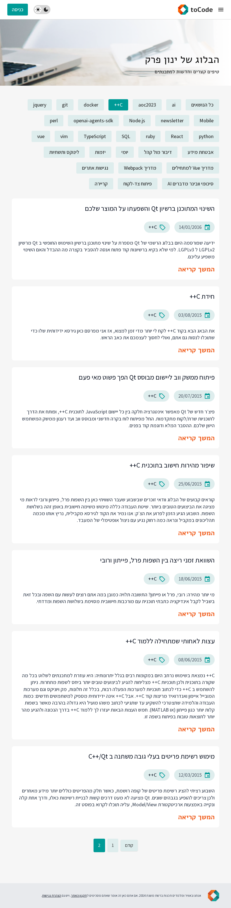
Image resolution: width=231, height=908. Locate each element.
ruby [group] (150, 136)
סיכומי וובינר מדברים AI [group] (191, 183)
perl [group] (54, 120)
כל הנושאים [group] (202, 104)
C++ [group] (118, 104)
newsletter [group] (172, 120)
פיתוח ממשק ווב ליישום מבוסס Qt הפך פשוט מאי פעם (147, 377)
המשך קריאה (196, 269)
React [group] (177, 136)
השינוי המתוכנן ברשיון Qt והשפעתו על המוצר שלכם (150, 208)
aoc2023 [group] (147, 104)
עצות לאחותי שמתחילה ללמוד (170, 640)
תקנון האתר (79, 895)
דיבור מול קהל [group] (158, 152)
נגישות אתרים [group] (95, 168)
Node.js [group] (137, 120)
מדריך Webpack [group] (140, 168)
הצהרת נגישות (51, 895)
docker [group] (91, 104)
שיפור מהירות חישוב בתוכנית (172, 464)
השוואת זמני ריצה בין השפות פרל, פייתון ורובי (157, 559)
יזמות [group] (100, 152)
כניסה (17, 9)
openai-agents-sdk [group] (93, 120)
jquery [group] (39, 104)
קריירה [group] (101, 183)
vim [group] (64, 136)
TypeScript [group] (95, 136)
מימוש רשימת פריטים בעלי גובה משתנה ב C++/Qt (151, 756)
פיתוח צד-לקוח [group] (137, 183)
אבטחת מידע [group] (201, 152)
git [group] (65, 104)
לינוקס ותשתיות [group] (64, 152)
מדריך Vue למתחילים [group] (193, 168)
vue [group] (41, 136)
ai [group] (174, 104)
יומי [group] (124, 152)
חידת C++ (202, 296)
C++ (152, 227)
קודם (129, 845)
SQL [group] (126, 136)
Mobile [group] (206, 120)
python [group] (206, 136)
